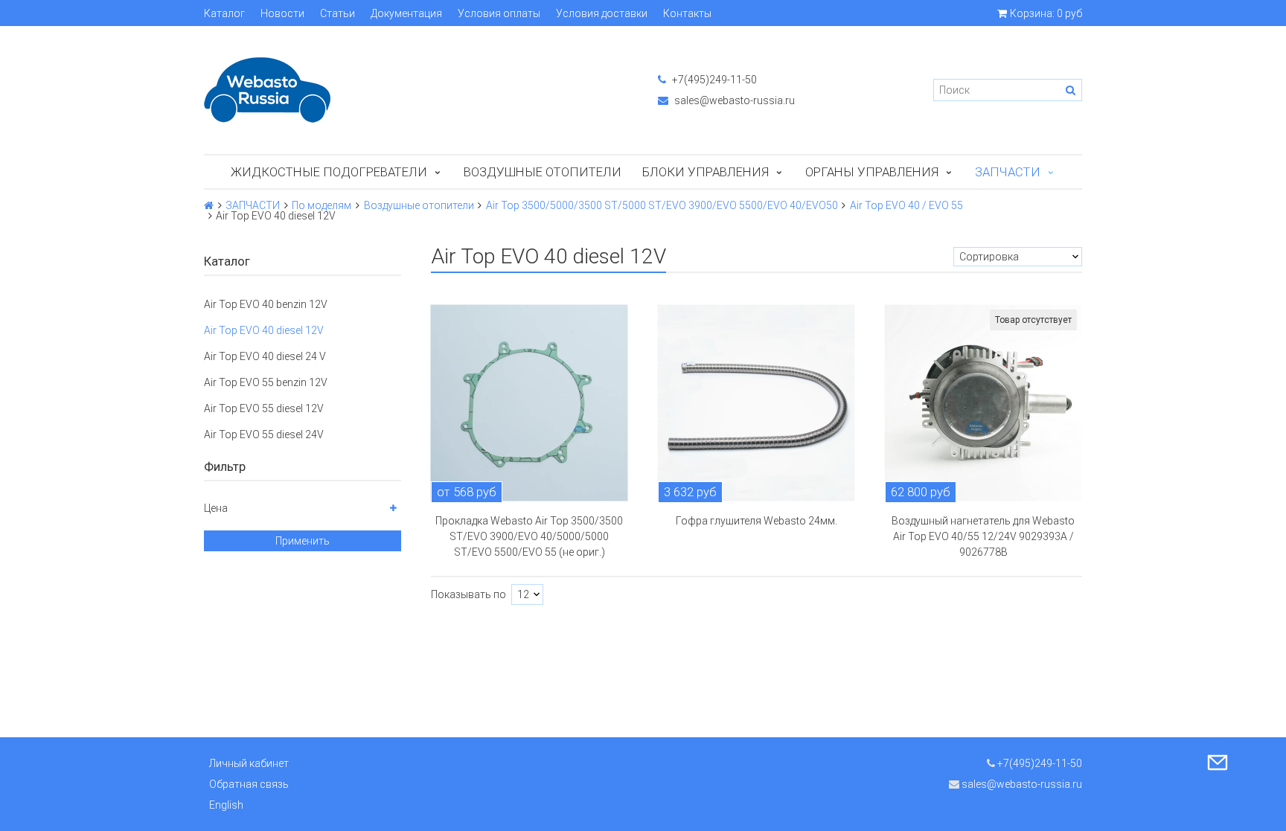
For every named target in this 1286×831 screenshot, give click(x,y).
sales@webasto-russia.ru (733, 100)
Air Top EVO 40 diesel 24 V (265, 356)
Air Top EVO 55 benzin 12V (265, 382)
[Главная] (209, 205)
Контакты (687, 13)
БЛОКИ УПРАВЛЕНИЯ (705, 171)
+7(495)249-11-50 (713, 79)
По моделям (321, 205)
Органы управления (871, 171)
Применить (302, 541)
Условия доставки (601, 13)
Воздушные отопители (542, 171)
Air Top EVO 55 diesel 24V (264, 434)
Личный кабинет (249, 763)
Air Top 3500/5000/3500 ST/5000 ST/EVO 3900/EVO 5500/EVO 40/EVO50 (662, 205)
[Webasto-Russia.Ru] (416, 90)
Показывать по (468, 594)
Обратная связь (249, 784)
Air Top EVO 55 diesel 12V (264, 408)
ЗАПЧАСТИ (1007, 171)
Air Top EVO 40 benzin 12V (265, 304)
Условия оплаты (499, 13)
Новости (282, 13)
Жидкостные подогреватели (329, 171)
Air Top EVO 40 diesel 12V (264, 330)
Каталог (224, 13)
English (226, 805)
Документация (406, 13)
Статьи (337, 13)
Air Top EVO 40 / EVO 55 (906, 205)
